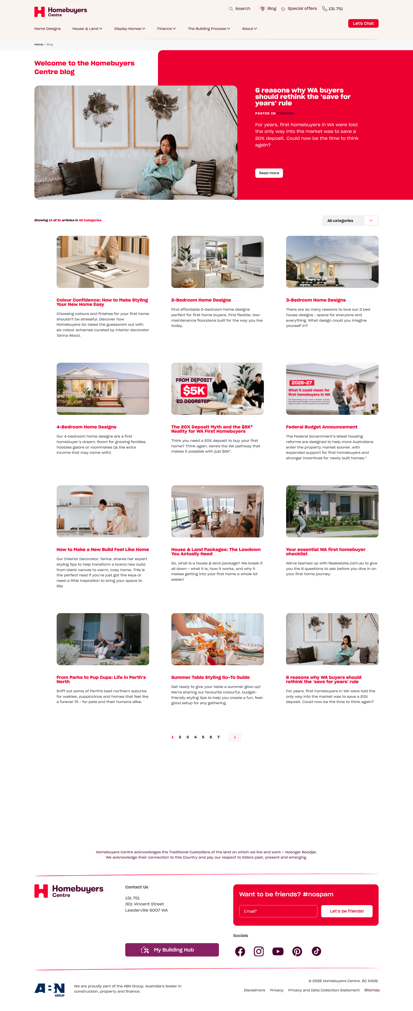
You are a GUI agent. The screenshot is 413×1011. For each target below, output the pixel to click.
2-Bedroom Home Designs (201, 300)
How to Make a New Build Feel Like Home (103, 549)
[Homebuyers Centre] (60, 11)
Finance (164, 29)
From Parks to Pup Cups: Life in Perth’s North (101, 679)
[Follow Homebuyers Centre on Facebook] (240, 951)
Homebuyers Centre (341, 981)
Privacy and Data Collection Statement (324, 990)
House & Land (85, 29)
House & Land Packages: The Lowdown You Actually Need (216, 551)
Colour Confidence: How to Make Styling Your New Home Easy (102, 302)
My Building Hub (173, 950)
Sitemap (372, 990)
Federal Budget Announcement (322, 427)
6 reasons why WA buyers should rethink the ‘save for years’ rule (303, 96)
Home (38, 44)
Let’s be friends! (347, 911)
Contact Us (136, 887)
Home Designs (47, 29)
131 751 (132, 898)
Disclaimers (254, 990)
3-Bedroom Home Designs (316, 300)
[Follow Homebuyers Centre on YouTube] (278, 951)
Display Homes (127, 29)
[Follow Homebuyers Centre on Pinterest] (297, 951)
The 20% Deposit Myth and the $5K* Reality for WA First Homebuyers (212, 429)
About (247, 29)
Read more (269, 173)
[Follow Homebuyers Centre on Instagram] (259, 951)
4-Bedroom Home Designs (86, 427)
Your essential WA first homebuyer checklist (326, 551)
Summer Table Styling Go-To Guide (210, 677)
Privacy (277, 990)
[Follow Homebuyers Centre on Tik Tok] (316, 951)
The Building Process (207, 29)
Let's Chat (363, 23)
